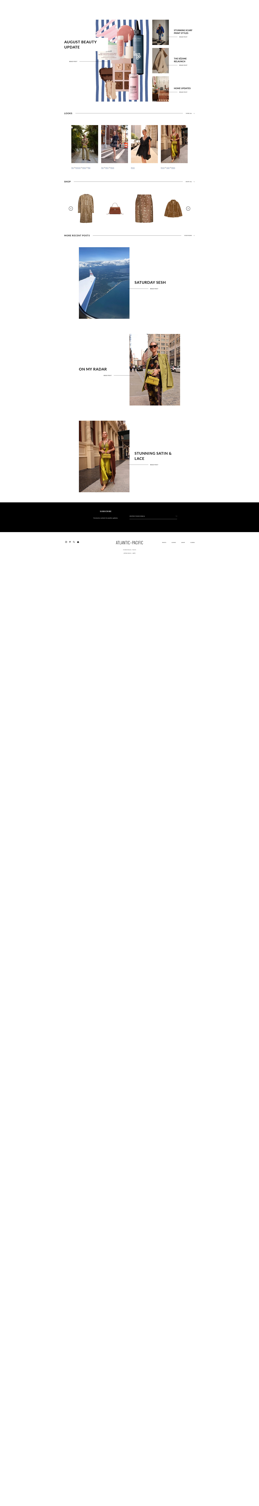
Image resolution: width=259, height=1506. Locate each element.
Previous (71, 209)
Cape (168, 167)
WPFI (134, 553)
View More (188, 235)
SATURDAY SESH (150, 282)
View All (189, 113)
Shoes (84, 167)
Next (188, 209)
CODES (192, 542)
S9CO (129, 553)
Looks (174, 542)
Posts (164, 542)
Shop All (189, 181)
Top (72, 167)
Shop (183, 542)
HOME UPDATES (182, 88)
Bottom (77, 167)
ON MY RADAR (93, 369)
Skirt (107, 167)
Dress (133, 167)
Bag (89, 167)
